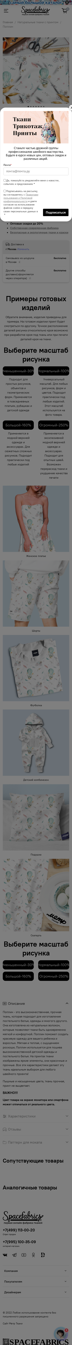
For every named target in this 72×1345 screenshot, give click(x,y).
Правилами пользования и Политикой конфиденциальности (21, 198)
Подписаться (56, 212)
